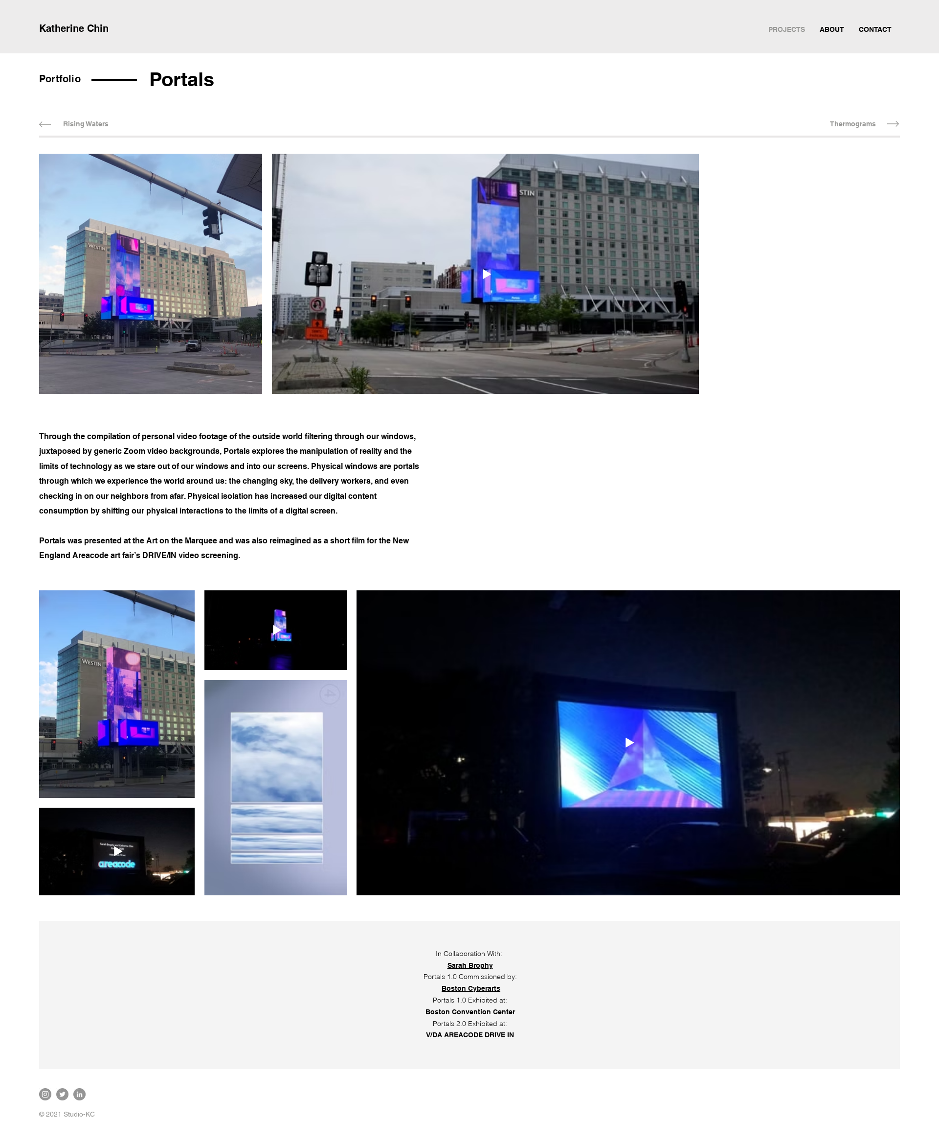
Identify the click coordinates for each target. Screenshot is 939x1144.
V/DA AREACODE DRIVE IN (470, 1035)
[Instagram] (45, 1094)
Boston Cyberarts (471, 988)
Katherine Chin (74, 28)
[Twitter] (62, 1094)
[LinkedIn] (79, 1094)
